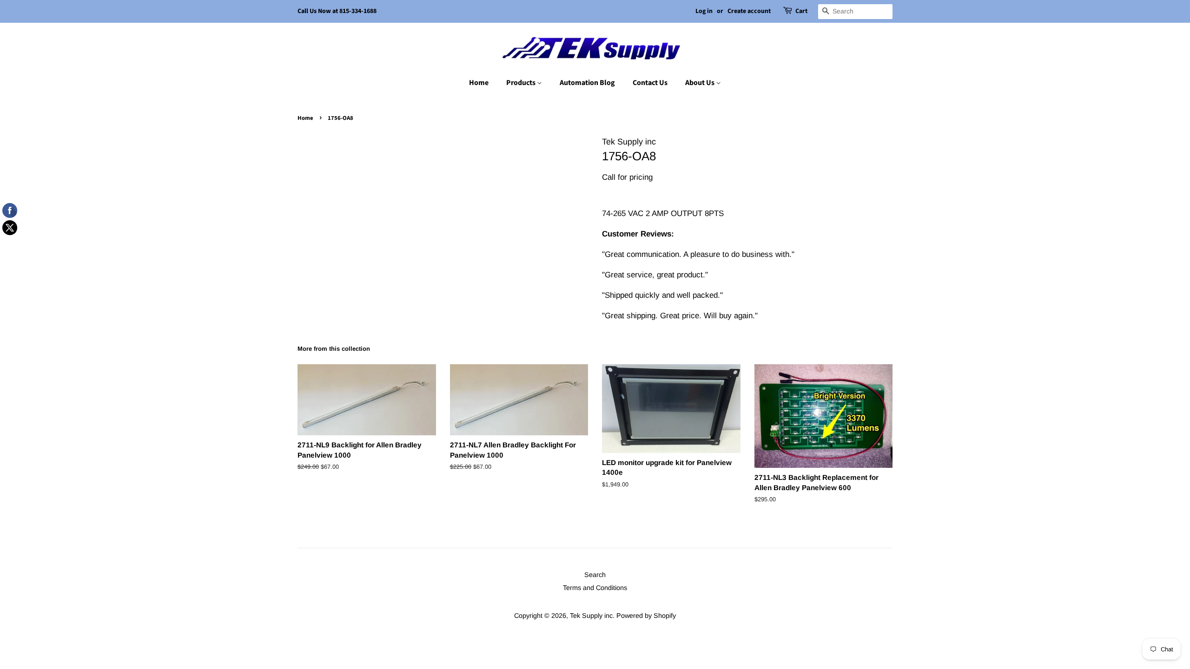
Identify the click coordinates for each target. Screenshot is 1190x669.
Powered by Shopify (646, 615)
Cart (801, 11)
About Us (700, 83)
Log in (704, 11)
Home (479, 83)
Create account (749, 11)
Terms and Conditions (595, 587)
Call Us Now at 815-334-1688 (337, 11)
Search (595, 574)
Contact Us (650, 83)
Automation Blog (587, 83)
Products (521, 83)
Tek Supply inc (591, 615)
